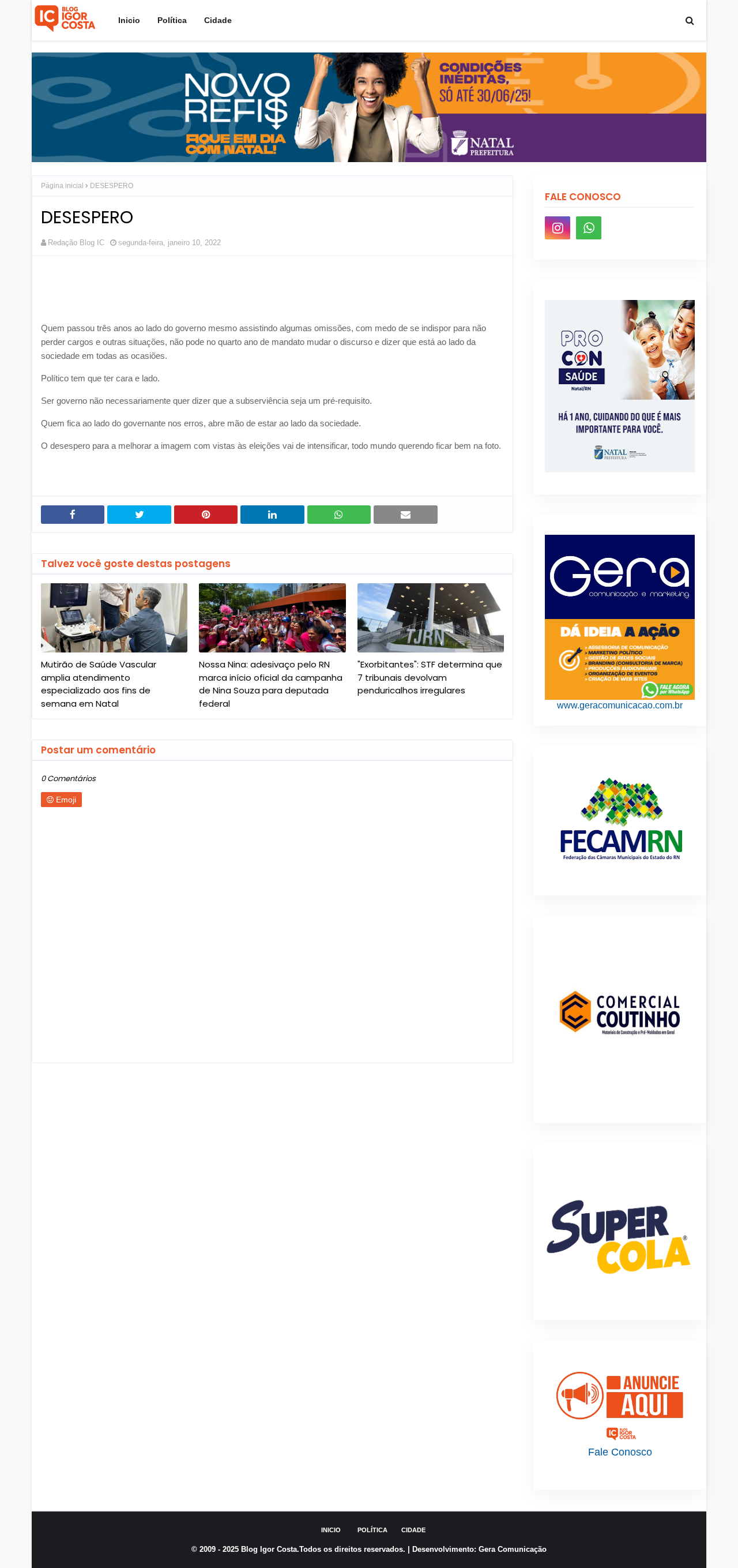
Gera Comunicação (513, 1549)
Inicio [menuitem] (129, 20)
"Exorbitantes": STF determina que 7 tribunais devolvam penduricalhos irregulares (429, 677)
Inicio (331, 1529)
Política (372, 1529)
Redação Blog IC (76, 242)
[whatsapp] (588, 227)
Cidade (413, 1529)
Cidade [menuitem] (218, 20)
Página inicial (62, 186)
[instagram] (557, 227)
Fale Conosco (620, 1452)
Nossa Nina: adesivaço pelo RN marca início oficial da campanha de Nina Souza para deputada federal (270, 684)
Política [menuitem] (172, 20)
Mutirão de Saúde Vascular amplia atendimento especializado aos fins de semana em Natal (98, 684)
